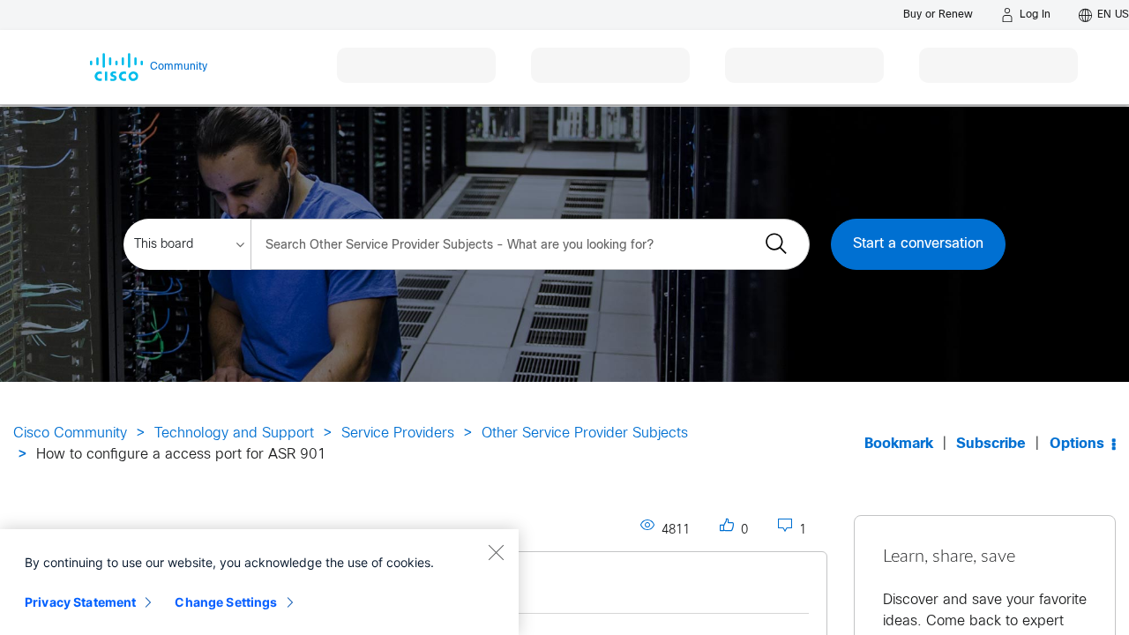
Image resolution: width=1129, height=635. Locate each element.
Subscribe (991, 444)
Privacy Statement (80, 601)
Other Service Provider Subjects (585, 433)
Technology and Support (234, 433)
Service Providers (397, 433)
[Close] (496, 552)
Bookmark (898, 444)
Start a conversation (918, 243)
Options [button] (1077, 444)
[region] (259, 582)
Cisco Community (70, 433)
